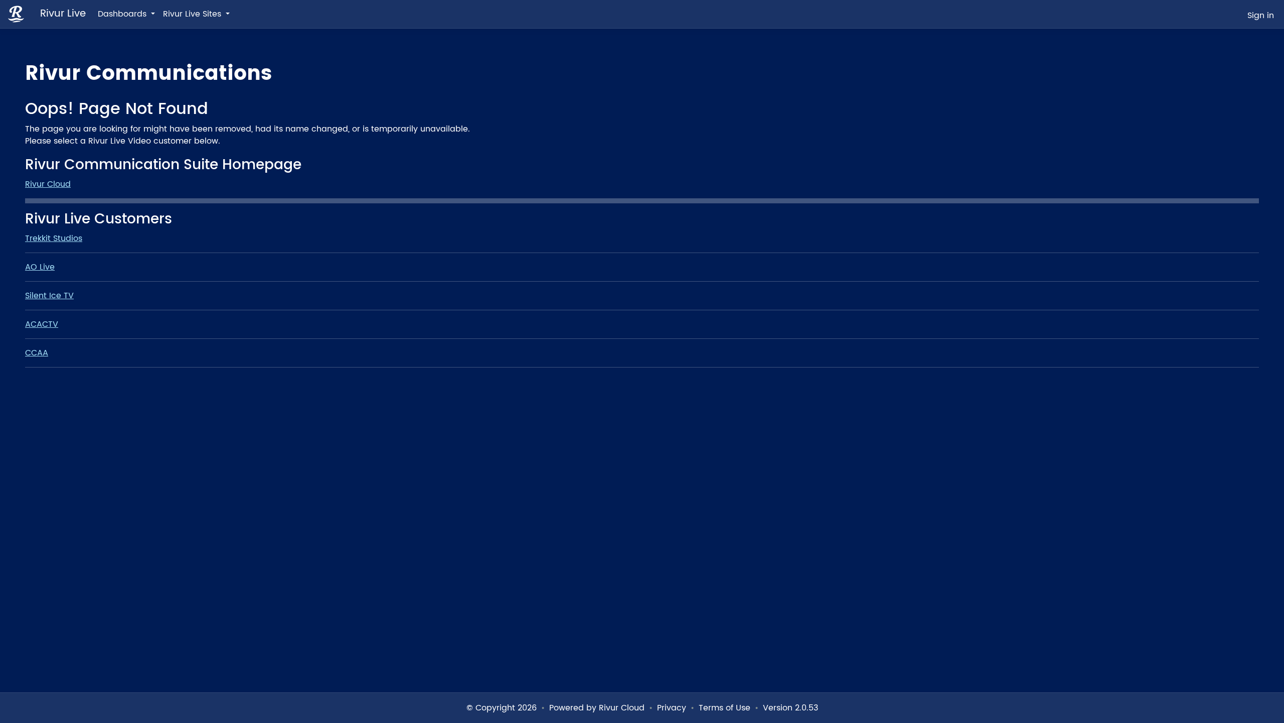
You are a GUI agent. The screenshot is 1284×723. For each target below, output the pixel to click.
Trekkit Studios (53, 238)
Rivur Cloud (48, 184)
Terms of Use (724, 707)
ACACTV (41, 324)
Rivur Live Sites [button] (193, 14)
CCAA (36, 352)
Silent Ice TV (49, 295)
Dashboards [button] (123, 14)
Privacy (671, 707)
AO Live (40, 267)
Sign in (1260, 15)
